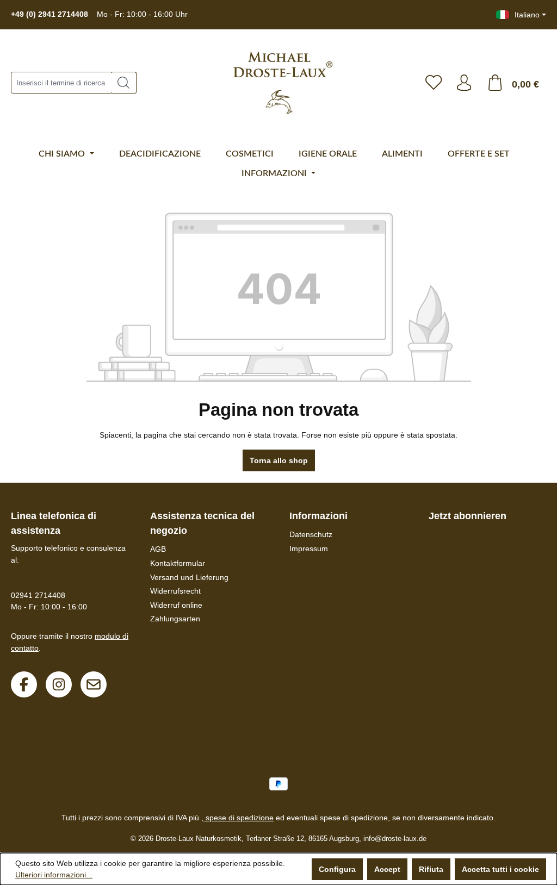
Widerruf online (176, 605)
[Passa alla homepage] (277, 83)
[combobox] (61, 83)
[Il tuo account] (464, 83)
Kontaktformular (177, 563)
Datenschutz (310, 534)
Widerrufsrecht (175, 591)
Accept (387, 869)
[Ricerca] (124, 83)
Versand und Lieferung (189, 577)
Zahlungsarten (175, 618)
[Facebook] (24, 684)
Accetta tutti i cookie (500, 869)
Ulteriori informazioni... (53, 874)
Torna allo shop (279, 460)
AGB (158, 549)
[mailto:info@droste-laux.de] (94, 684)
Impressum (308, 548)
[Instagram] (59, 684)
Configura (337, 869)
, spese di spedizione (237, 817)
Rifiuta (431, 869)
